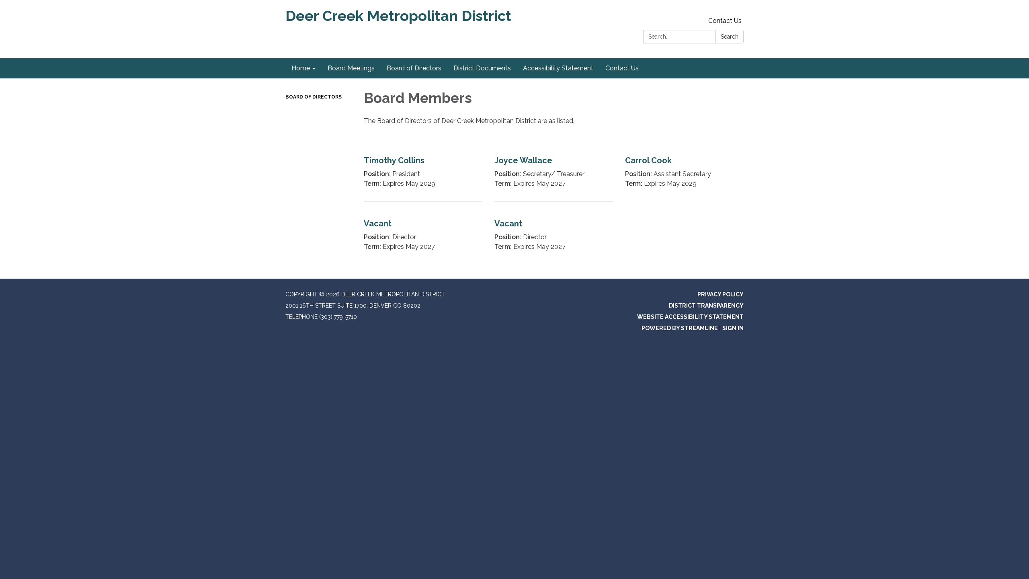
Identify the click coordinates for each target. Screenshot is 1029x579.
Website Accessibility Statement (690, 317)
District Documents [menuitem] (482, 68)
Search (729, 36)
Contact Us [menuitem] (622, 68)
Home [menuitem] (300, 68)
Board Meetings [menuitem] (351, 68)
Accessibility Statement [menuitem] (558, 68)
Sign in (733, 328)
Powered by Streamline (680, 328)
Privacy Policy (720, 294)
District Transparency (706, 305)
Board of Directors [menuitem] (414, 68)
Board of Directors (313, 97)
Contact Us (725, 21)
